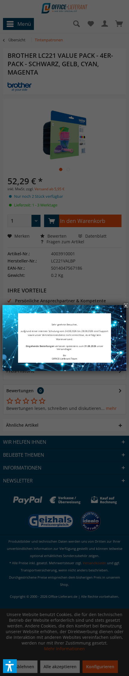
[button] (10, 666)
